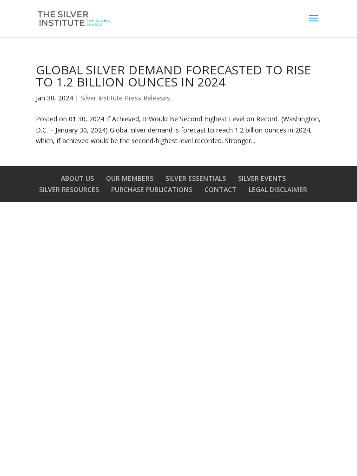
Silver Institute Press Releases (125, 97)
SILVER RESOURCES (69, 189)
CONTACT (221, 189)
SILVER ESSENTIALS (195, 178)
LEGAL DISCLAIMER (278, 189)
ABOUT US (77, 178)
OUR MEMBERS (129, 178)
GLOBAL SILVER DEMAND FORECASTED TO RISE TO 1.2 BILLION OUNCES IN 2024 (173, 75)
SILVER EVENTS (262, 178)
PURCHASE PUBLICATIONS (151, 189)
